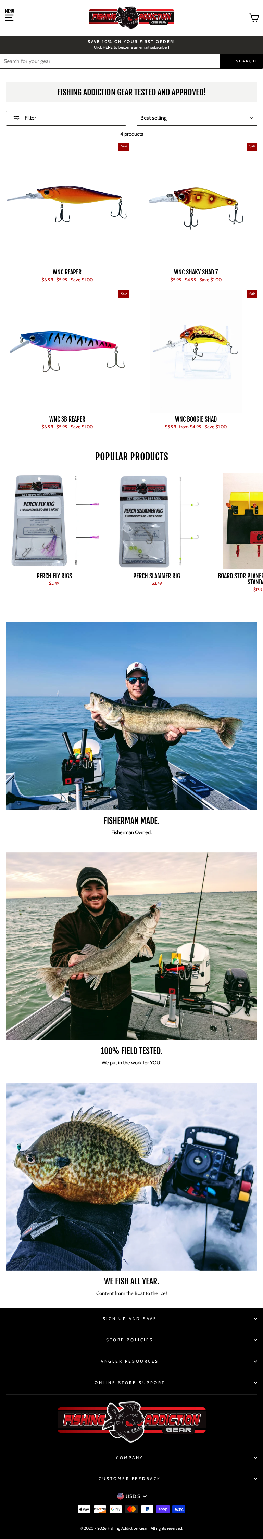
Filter (29, 118)
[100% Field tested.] (131, 946)
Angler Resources (130, 1361)
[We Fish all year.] (131, 1177)
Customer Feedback (130, 1478)
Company (129, 1457)
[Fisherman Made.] (131, 716)
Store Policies (129, 1339)
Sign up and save (130, 1318)
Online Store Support (130, 1382)
